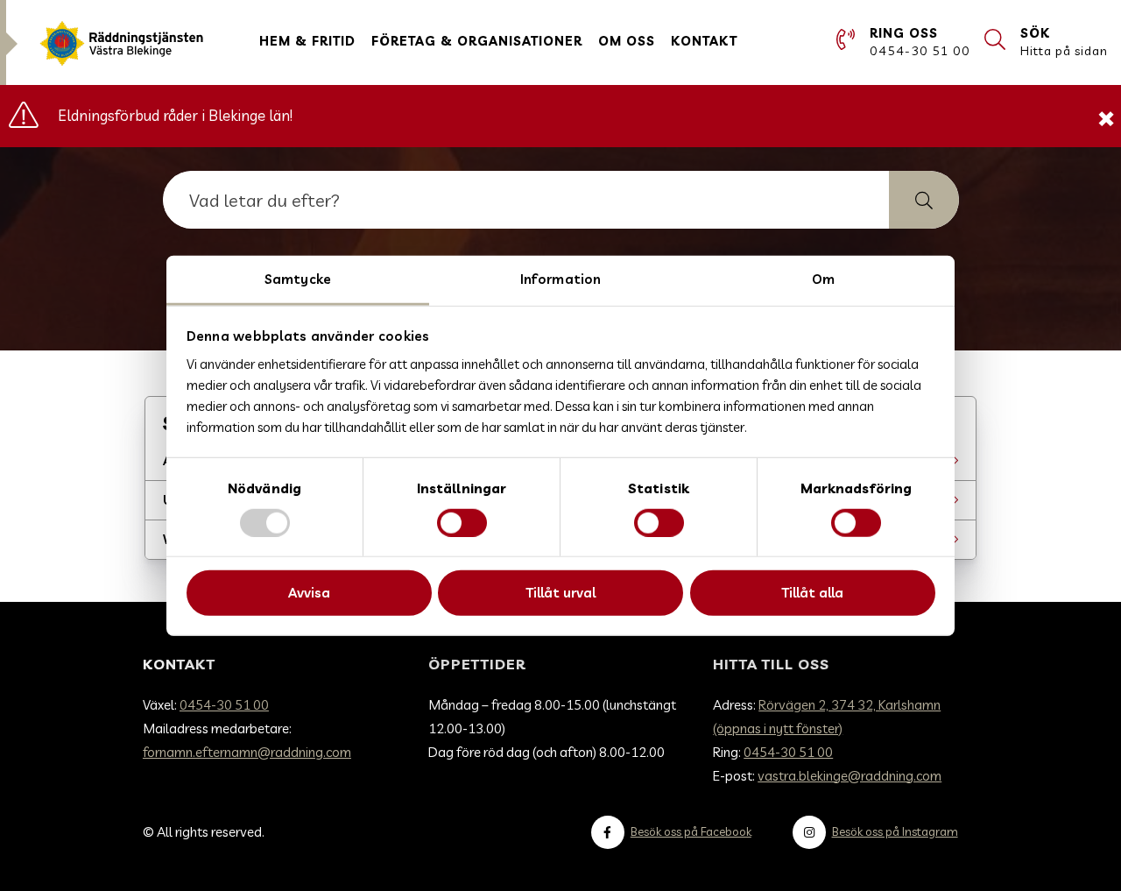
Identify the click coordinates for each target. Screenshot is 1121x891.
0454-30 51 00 (224, 705)
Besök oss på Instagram (895, 831)
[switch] (462, 523)
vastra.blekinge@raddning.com (849, 775)
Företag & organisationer (476, 41)
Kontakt (704, 41)
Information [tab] (560, 278)
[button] (924, 200)
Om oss (626, 41)
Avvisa (309, 592)
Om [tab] (823, 278)
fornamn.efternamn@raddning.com (247, 752)
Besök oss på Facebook (691, 831)
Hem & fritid (307, 41)
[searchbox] (526, 200)
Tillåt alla (812, 592)
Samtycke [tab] (297, 278)
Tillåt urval (560, 592)
